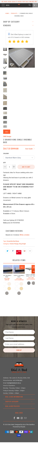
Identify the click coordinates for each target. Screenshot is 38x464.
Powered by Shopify (19, 427)
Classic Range (14, 244)
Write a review (24, 235)
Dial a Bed (11, 424)
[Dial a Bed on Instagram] (21, 418)
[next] (33, 68)
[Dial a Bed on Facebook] (14, 418)
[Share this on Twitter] (7, 251)
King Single (22, 244)
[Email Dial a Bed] (25, 418)
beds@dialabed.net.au (14, 383)
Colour (6, 153)
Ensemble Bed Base (13, 241)
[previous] (10, 68)
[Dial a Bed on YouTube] (18, 418)
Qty (4, 162)
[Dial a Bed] (19, 5)
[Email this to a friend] (30, 251)
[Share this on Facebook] (13, 251)
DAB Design (7, 136)
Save (19, 251)
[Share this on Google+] (24, 251)
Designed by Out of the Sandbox (25, 424)
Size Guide (29, 149)
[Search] (29, 5)
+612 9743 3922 (17, 380)
